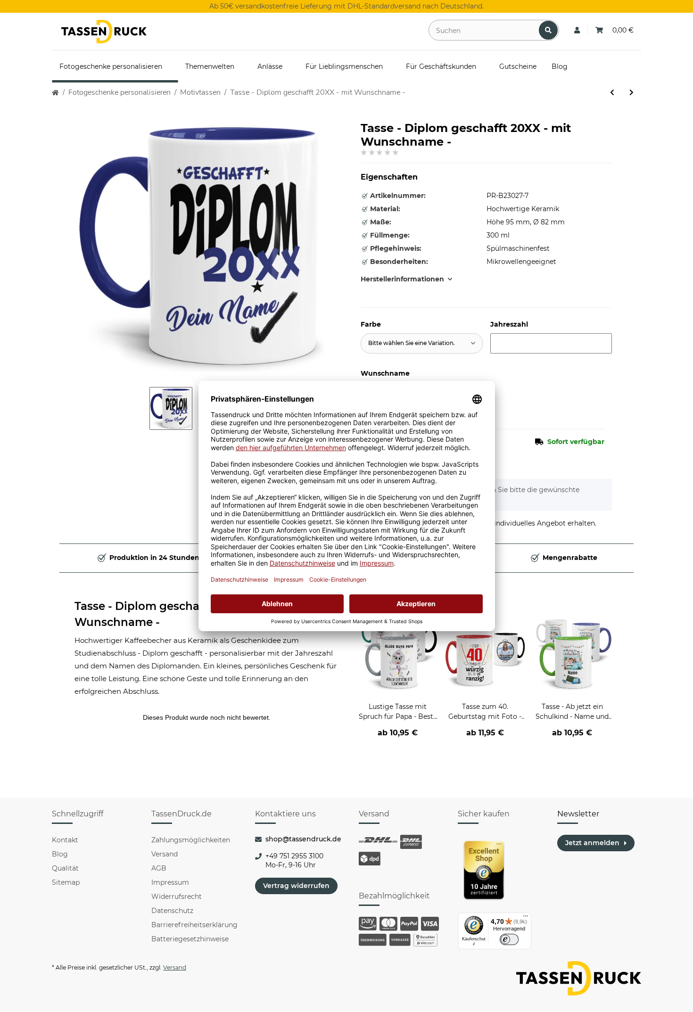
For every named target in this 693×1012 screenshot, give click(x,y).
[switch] (509, 939)
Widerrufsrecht (176, 896)
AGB (158, 868)
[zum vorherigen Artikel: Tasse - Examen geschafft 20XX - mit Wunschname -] (612, 92)
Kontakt (65, 840)
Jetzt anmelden (592, 843)
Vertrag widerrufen (296, 885)
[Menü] (525, 918)
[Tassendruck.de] (104, 31)
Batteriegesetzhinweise (190, 939)
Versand (164, 854)
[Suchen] (548, 30)
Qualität (65, 868)
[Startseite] (55, 93)
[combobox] (422, 343)
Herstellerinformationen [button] (402, 279)
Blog (60, 854)
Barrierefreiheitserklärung (194, 925)
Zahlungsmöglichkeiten (190, 840)
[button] (577, 30)
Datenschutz (172, 910)
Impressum (170, 882)
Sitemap (66, 882)
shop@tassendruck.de (303, 839)
